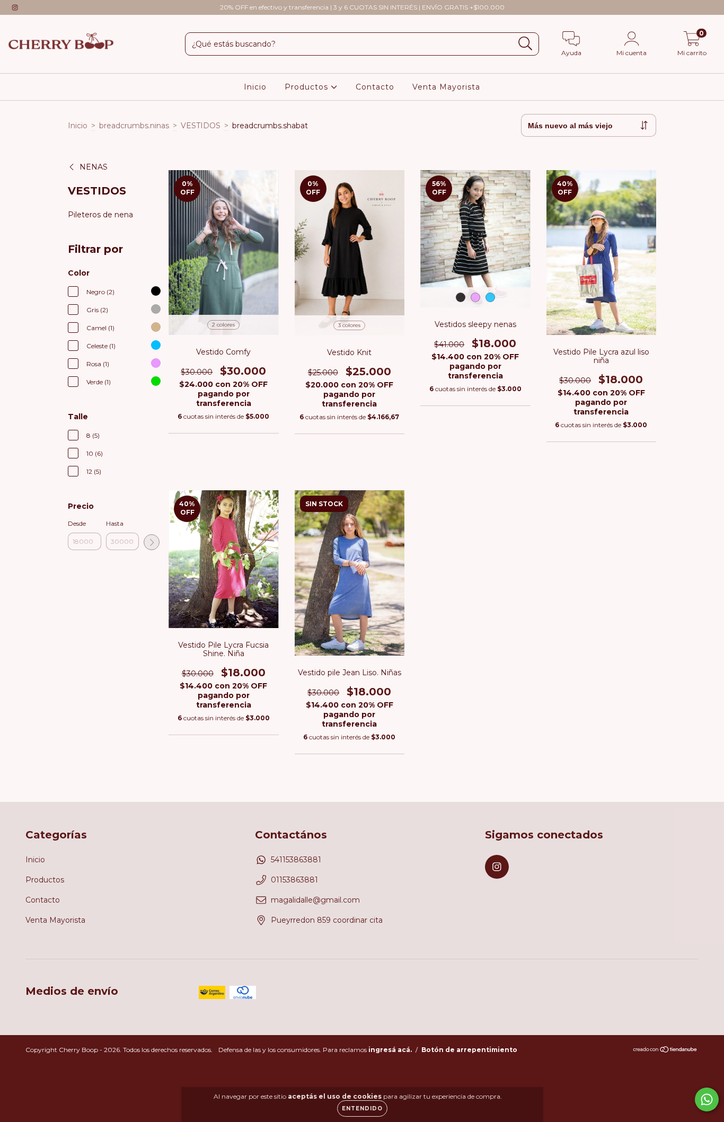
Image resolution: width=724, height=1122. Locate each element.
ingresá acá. (390, 1050)
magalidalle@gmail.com (315, 900)
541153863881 (296, 859)
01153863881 (294, 880)
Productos (308, 87)
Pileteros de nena (100, 214)
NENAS (94, 167)
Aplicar (152, 542)
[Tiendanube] (665, 1051)
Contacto (375, 87)
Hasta (114, 523)
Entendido (362, 1108)
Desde (77, 523)
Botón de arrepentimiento (469, 1050)
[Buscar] (525, 43)
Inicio (255, 87)
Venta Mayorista (446, 87)
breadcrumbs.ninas (134, 125)
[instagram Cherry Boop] (15, 7)
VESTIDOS (200, 125)
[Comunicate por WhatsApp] (707, 1099)
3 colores (349, 325)
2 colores (223, 324)
